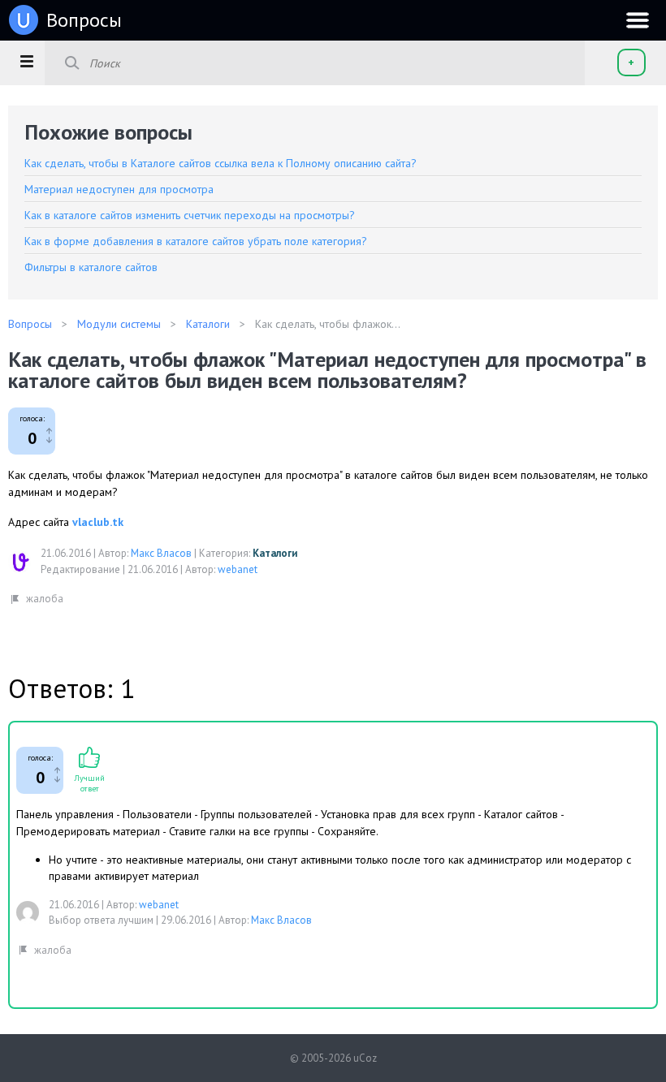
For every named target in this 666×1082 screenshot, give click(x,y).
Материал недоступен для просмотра (119, 189)
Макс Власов (161, 553)
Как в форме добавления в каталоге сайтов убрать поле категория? (195, 241)
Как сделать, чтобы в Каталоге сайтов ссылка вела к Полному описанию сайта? (220, 163)
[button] (26, 61)
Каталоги (275, 553)
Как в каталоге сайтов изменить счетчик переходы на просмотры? (189, 215)
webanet (237, 569)
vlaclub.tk (97, 522)
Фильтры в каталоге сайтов (91, 267)
